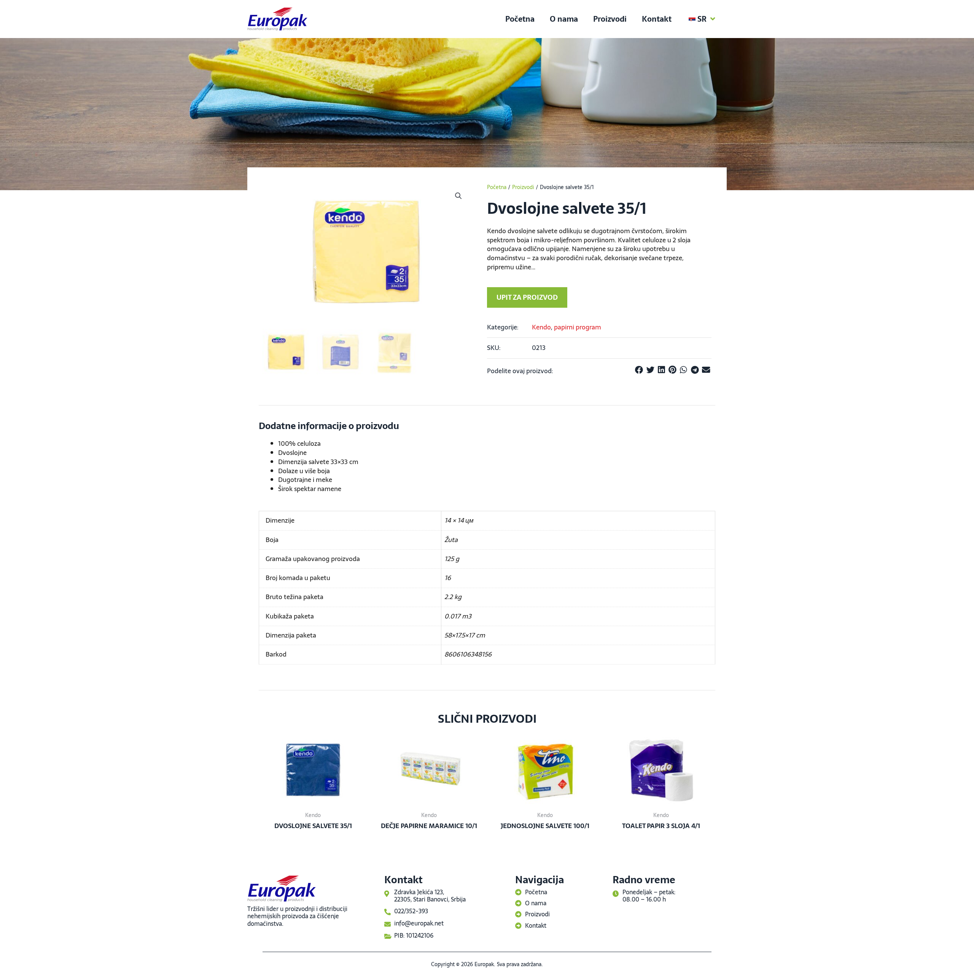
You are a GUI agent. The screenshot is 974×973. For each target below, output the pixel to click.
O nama (564, 19)
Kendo (541, 327)
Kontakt (657, 19)
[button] (458, 196)
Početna (520, 19)
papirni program (577, 327)
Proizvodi (610, 19)
